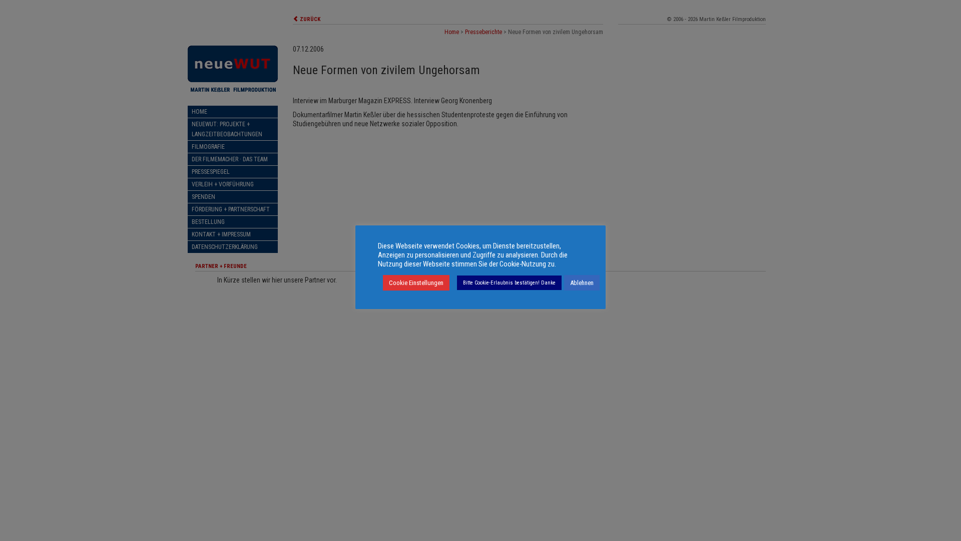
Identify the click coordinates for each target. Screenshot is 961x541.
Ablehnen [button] (582, 283)
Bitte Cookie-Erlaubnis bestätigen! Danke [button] (509, 283)
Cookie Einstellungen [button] (416, 283)
